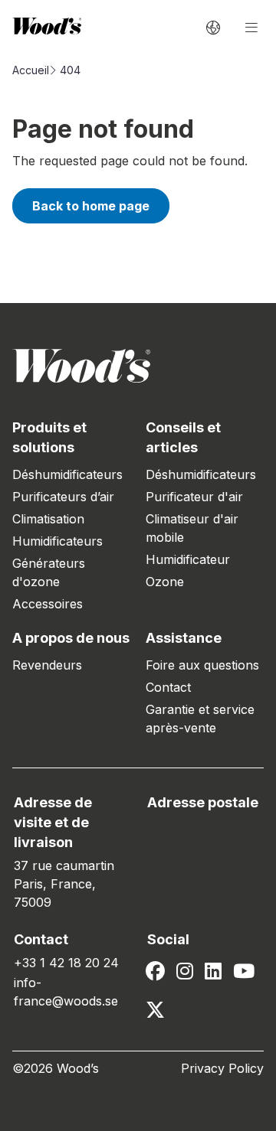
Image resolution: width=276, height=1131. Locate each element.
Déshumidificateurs (67, 474)
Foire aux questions (202, 665)
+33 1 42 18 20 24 (66, 962)
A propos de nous (71, 638)
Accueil (30, 70)
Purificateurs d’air (63, 496)
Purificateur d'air (194, 496)
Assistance (184, 638)
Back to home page (91, 205)
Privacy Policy (222, 1068)
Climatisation (48, 518)
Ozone (165, 581)
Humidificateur (188, 559)
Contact (168, 687)
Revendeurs (47, 665)
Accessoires (47, 603)
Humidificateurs (57, 541)
